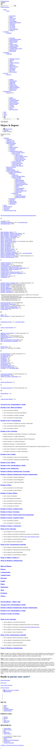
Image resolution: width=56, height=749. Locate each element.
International (12, 65)
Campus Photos (7, 728)
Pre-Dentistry (4, 357)
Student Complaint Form (21, 190)
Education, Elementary (6, 284)
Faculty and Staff (13, 104)
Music (2, 590)
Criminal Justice (4, 274)
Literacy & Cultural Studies (7, 327)
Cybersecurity (4, 277)
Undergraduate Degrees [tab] (9, 215)
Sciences (3, 596)
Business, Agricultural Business (8, 254)
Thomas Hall (12, 204)
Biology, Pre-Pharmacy (6, 247)
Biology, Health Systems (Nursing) (9, 241)
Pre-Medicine (4, 359)
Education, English (5, 285)
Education (4, 578)
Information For (7, 91)
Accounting (3, 221)
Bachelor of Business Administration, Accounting (15, 471)
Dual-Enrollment (13, 47)
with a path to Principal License (31, 536)
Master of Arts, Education (8, 529)
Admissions (6, 52)
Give (5, 116)
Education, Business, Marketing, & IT (9, 283)
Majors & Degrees (13, 147)
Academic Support (13, 86)
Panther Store (7, 720)
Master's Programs (13, 40)
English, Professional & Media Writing (9, 308)
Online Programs (13, 42)
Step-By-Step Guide (11, 167)
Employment (12, 23)
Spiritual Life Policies (20, 197)
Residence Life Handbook (15, 172)
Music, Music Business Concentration (9, 341)
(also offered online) (22, 222)
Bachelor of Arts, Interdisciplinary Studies (13, 465)
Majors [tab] (2, 215)
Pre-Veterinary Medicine (6, 365)
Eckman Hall (12, 198)
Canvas (5, 705)
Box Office (12, 107)
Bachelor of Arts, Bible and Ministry (11, 407)
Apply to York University (6, 685)
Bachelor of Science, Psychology (10, 512)
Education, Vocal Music (6, 292)
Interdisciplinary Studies (6, 322)
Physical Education (5, 353)
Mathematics (3, 334)
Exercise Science (4, 309)
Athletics (11, 79)
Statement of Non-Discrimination (11, 740)
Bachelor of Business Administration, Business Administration (19, 474)
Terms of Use (7, 741)
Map (5, 731)
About (5, 9)
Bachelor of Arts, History (8, 462)
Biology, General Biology (6, 240)
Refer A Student (13, 72)
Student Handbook (19, 180)
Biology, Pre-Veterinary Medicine (8, 251)
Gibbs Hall (11, 200)
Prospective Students (14, 100)
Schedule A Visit (10, 140)
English (3, 581)
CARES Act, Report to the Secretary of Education (12, 745)
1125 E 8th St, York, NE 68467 (11, 690)
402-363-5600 (8, 691)
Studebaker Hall (13, 202)
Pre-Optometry (4, 360)
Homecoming (12, 99)
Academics (6, 31)
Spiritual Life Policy (19, 181)
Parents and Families (14, 103)
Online (10, 61)
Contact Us (12, 30)
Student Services (13, 88)
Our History (12, 25)
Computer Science (5, 270)
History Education (5, 316)
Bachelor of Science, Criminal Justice (12, 509)
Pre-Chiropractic (4, 356)
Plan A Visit (3, 682)
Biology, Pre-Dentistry (6, 244)
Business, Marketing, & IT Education (9, 255)
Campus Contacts (8, 729)
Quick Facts (12, 19)
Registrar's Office (13, 44)
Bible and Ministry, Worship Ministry (9, 236)
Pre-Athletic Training (5, 355)
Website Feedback (8, 737)
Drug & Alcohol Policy (20, 182)
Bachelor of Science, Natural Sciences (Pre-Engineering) (17, 514)
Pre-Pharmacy (4, 361)
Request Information (5, 680)
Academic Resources (8, 709)
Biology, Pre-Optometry (6, 246)
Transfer (11, 64)
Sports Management (5, 375)
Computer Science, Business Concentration (10, 272)
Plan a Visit (12, 70)
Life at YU (6, 73)
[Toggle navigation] (2, 135)
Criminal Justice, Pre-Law (7, 276)
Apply (5, 112)
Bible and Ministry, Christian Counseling (10, 234)
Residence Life (12, 84)
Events (10, 108)
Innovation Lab (12, 49)
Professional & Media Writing (7, 367)
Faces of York (12, 18)
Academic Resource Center (15, 48)
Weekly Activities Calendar (18, 176)
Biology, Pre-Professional (6, 250)
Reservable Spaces (13, 109)
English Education (5, 305)
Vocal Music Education (6, 388)
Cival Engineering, (5, 265)
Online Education (8, 710)
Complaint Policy (19, 189)
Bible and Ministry (6, 566)
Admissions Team (10, 142)
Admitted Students (10, 169)
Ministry (2, 338)
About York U (12, 16)
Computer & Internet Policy (21, 184)
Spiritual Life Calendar (20, 196)
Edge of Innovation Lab (17, 165)
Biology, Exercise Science (7, 238)
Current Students (13, 101)
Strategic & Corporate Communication (9, 376)
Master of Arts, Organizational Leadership (13, 544)
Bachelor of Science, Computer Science (12, 517)
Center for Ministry (13, 29)
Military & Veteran (13, 66)
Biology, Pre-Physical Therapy (8, 249)
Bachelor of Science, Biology (9, 493)
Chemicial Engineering (6, 262)
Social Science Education (6, 374)
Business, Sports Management (7, 257)
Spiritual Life (12, 82)
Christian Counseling (6, 264)
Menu (2, 2)
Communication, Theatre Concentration (10, 269)
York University (8, 129)
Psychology (3, 368)
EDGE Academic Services (18, 152)
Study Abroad (12, 51)
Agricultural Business (5, 223)
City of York (12, 27)
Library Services (16, 153)
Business (3, 569)
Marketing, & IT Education (7, 333)
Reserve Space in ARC (20, 159)
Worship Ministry (5, 393)
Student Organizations (14, 87)
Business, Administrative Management (9, 253)
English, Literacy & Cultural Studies (9, 306)
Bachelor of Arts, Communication (11, 420)
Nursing (2, 348)
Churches (11, 105)
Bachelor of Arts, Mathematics (10, 468)
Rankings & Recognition (15, 22)
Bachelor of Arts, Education (9, 431)
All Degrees (12, 38)
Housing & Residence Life (12, 171)
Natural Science (4, 346)
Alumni (11, 97)
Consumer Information (9, 742)
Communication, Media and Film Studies (10, 266)
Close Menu (3, 121)
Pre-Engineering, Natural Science (8, 304)
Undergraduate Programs (15, 39)
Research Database (19, 157)
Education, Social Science (7, 290)
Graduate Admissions (14, 62)
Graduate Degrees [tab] (19, 215)
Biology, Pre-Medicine (6, 245)
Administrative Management (7, 222)
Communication (5, 572)
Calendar (6, 717)
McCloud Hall (12, 201)
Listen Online (18, 194)
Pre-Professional (4, 364)
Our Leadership (13, 21)
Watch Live (6, 722)
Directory (6, 718)
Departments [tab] (26, 215)
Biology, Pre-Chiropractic (6, 242)
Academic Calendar (13, 46)
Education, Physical (5, 289)
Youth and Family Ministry (7, 399)
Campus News (12, 90)
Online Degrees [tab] (32, 215)
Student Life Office (16, 177)
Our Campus (12, 26)
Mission (11, 17)
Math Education (4, 335)
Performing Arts (13, 80)
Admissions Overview (14, 58)
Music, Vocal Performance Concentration (10, 339)
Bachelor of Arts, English (8, 454)
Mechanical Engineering (6, 337)
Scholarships (12, 69)
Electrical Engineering (6, 302)
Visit (5, 113)
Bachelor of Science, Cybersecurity (11, 526)
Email (5, 706)
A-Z (4, 719)
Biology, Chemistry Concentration (8, 237)
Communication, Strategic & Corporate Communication (13, 268)
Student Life (12, 83)
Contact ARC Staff (19, 160)
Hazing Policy (18, 192)
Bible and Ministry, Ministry (7, 232)
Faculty (11, 43)
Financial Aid (12, 68)
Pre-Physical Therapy (5, 363)
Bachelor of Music (6, 485)
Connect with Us (7, 733)
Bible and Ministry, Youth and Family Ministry (11, 233)
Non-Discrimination (19, 188)
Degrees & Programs (11, 143)
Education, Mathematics (6, 288)
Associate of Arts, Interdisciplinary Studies (13, 404)
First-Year (11, 60)
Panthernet (6, 708)
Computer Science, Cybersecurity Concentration (12, 273)
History (2, 315)
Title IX (17, 186)
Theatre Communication (6, 382)
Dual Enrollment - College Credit (10, 601)
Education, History (5, 286)
